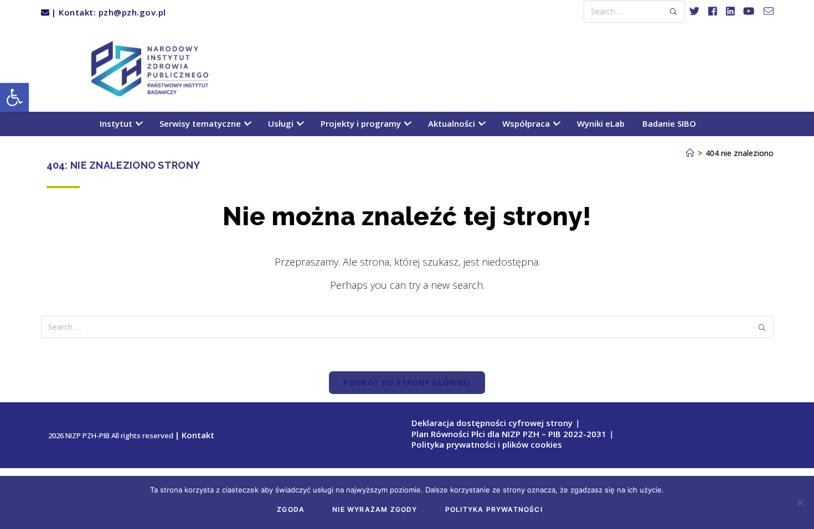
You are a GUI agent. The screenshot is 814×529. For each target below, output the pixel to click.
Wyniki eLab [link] (601, 123)
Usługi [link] (282, 123)
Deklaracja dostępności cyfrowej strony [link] (492, 422)
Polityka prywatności (494, 509)
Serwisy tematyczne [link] (201, 123)
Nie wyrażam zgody (374, 509)
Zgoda (291, 509)
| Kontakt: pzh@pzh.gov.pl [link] (107, 12)
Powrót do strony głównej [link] (406, 382)
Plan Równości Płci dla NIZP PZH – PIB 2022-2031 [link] (508, 433)
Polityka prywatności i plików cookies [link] (486, 444)
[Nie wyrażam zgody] (800, 502)
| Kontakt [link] (194, 434)
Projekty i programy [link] (362, 123)
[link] (14, 97)
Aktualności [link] (452, 123)
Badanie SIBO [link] (669, 123)
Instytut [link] (117, 123)
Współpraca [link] (527, 123)
